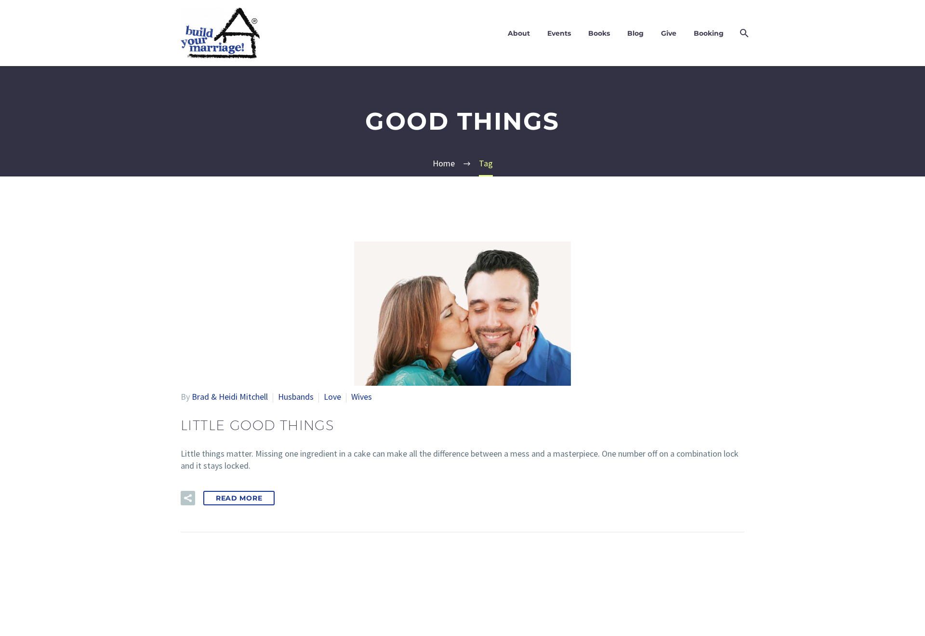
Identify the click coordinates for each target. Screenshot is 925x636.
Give (668, 33)
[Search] (743, 33)
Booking (709, 33)
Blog (635, 33)
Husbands (296, 396)
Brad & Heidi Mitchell (230, 396)
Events (559, 33)
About (519, 33)
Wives (361, 396)
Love (332, 396)
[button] (188, 498)
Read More (239, 498)
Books (599, 33)
